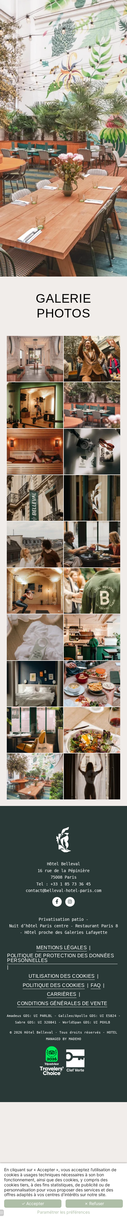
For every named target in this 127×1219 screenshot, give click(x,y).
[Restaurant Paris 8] (52, 1060)
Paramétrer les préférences (63, 1212)
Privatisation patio (61, 919)
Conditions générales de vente (62, 1003)
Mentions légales (61, 947)
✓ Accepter (33, 1203)
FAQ (95, 985)
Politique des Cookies (54, 985)
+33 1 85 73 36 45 (71, 884)
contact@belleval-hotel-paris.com (63, 890)
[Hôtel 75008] (70, 902)
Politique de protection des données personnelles (60, 958)
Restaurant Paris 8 (96, 925)
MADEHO (75, 1039)
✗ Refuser (94, 1203)
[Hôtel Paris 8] (63, 839)
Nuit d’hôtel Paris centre (38, 925)
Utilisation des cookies (62, 976)
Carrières (61, 994)
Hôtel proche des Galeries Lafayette (66, 932)
